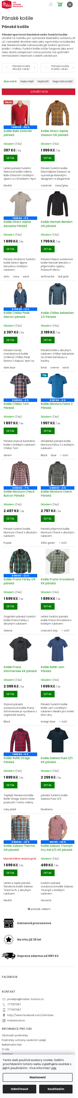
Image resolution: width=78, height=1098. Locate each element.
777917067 (14, 1004)
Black (44, 455)
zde (53, 1068)
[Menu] (69, 4)
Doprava (7, 1054)
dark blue (9, 367)
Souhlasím (56, 1089)
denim (8, 455)
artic (6, 276)
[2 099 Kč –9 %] (20, 385)
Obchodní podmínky (15, 1035)
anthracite (47, 276)
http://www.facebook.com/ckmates (30, 1015)
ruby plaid (10, 809)
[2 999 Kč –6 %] (57, 473)
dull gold (63, 276)
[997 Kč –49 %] (57, 827)
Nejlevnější (27, 81)
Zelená (8, 630)
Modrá (8, 185)
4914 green (48, 543)
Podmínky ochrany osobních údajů (24, 1040)
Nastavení (38, 1077)
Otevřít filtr (39, 92)
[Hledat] (50, 4)
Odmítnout (19, 1089)
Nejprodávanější (63, 81)
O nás (5, 1049)
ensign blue (48, 721)
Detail (11, 158)
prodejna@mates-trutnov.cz (25, 999)
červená (46, 900)
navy (16, 276)
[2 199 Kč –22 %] (20, 561)
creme (54, 367)
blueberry (47, 809)
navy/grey (61, 185)
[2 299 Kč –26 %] (20, 827)
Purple (7, 543)
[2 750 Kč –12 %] (20, 294)
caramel (46, 185)
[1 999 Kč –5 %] (20, 203)
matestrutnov (16, 1020)
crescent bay (49, 630)
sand (26, 276)
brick (44, 367)
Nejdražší (43, 81)
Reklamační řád (11, 1044)
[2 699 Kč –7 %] (20, 473)
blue (53, 455)
